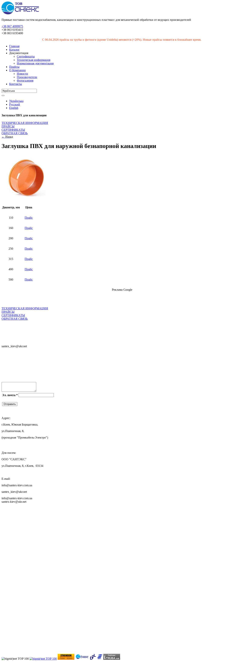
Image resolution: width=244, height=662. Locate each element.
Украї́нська (16, 101)
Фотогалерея (25, 80)
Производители (27, 77)
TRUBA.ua (112, 658)
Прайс (29, 217)
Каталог (14, 49)
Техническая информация (33, 60)
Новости (22, 73)
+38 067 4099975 (12, 26)
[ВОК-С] (100, 658)
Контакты (15, 84)
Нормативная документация (35, 63)
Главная (14, 46)
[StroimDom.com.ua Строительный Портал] (66, 658)
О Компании (17, 70)
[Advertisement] (46, 300)
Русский (14, 104)
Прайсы (14, 66)
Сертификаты (26, 56)
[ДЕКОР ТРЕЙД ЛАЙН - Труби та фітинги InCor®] (93, 658)
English (13, 107)
